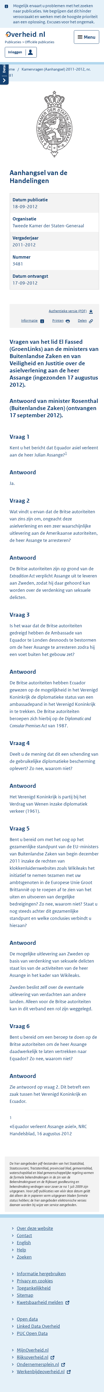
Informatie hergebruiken (41, 1274)
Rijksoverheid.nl (32, 1357)
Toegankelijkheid (34, 1288)
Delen (82, 320)
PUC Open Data (32, 1333)
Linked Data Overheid (38, 1326)
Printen (57, 320)
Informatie (29, 320)
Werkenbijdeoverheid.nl (41, 1371)
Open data (27, 1319)
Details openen (4, 71)
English (24, 1243)
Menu (89, 37)
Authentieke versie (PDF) (69, 312)
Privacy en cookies (35, 1281)
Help (21, 1250)
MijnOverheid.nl (33, 1350)
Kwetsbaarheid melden (40, 1302)
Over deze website (35, 1228)
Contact (24, 1235)
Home (10, 69)
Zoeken (24, 1257)
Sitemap (25, 1295)
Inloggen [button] (15, 52)
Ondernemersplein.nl (38, 1364)
